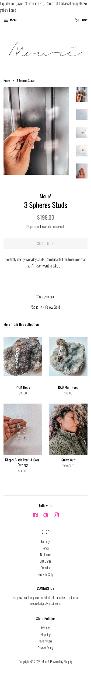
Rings (45, 547)
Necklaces (45, 554)
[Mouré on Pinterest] (45, 515)
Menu (13, 19)
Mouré (45, 661)
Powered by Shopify (61, 661)
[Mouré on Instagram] (56, 515)
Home (7, 80)
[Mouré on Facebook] (35, 515)
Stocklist (46, 567)
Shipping (31, 226)
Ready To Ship (45, 574)
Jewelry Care (45, 640)
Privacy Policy (45, 647)
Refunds (45, 627)
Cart (84, 19)
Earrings (45, 541)
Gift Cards (45, 561)
